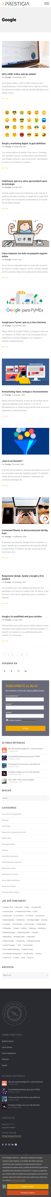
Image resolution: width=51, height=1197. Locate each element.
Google (16, 928)
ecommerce (40, 916)
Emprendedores (8, 920)
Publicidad (31, 937)
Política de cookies (18, 1180)
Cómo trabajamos (9, 1053)
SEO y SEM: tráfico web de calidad (21, 780)
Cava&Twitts (36, 907)
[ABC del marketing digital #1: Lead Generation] (4, 750)
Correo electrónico (12, 695)
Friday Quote (41, 924)
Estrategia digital (8, 844)
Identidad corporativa (10, 856)
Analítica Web (8, 907)
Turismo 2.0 (7, 958)
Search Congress (9, 945)
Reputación (21, 941)
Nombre (9, 704)
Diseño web (6, 838)
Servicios (5, 1059)
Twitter (16, 958)
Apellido (9, 712)
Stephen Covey (27, 949)
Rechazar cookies (28, 1193)
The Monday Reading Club (12, 953)
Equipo (4, 1065)
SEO (19, 945)
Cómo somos (7, 1047)
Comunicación (8, 911)
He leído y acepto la (22, 720)
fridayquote (7, 928)
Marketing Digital (9, 932)
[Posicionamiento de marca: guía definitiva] (4, 765)
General (5, 850)
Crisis (36, 911)
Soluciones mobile (9, 886)
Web (23, 958)
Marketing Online (24, 932)
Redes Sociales (8, 941)
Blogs (27, 907)
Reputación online (9, 868)
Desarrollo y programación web (14, 832)
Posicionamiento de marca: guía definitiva (24, 764)
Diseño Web (7, 916)
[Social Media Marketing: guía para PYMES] (4, 757)
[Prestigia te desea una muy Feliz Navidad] (4, 773)
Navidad (35, 932)
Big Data (5, 820)
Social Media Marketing (11, 880)
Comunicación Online (23, 911)
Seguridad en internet (10, 874)
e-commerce (18, 916)
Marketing (42, 928)
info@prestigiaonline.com (11, 1136)
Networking (7, 937)
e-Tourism (29, 916)
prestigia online (19, 937)
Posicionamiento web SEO (12, 862)
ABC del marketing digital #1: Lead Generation (25, 749)
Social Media (28, 945)
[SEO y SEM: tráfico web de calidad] (4, 781)
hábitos (24, 928)
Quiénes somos (7, 1041)
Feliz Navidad (17, 924)
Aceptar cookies (28, 1186)
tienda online (28, 953)
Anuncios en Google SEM (11, 814)
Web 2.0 (30, 958)
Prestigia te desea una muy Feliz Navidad (23, 772)
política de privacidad (29, 720)
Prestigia (8, 77)
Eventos (44, 920)
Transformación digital (10, 892)
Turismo (38, 953)
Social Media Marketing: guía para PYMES (24, 756)
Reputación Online (33, 941)
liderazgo (32, 928)
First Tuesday (29, 924)
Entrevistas (21, 920)
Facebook (6, 924)
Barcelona (19, 907)
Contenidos (6, 826)
